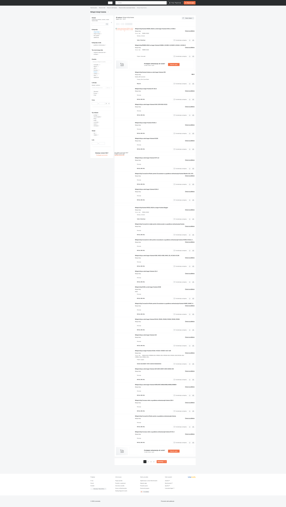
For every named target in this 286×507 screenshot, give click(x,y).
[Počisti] (111, 22)
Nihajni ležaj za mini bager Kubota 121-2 (146, 271)
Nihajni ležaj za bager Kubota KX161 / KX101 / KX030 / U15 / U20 (153, 350)
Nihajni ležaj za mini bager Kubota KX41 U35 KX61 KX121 (151, 104)
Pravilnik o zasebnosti (120, 483)
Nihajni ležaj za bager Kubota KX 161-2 (146, 88)
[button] (189, 40)
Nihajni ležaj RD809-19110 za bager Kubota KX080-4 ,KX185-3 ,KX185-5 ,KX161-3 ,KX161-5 (160, 45)
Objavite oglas (173, 64)
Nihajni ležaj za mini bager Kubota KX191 (146, 138)
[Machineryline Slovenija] (98, 2)
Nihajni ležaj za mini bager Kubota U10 (146, 335)
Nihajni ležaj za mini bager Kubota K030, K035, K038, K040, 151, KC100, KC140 (157, 255)
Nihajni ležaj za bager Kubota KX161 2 (145, 122)
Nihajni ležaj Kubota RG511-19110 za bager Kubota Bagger (151, 207)
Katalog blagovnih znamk (121, 490)
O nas (91, 480)
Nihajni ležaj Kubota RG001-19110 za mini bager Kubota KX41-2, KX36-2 (155, 28)
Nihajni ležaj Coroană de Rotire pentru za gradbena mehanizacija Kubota (155, 416)
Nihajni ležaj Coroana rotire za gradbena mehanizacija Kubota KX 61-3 (154, 431)
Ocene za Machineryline (121, 488)
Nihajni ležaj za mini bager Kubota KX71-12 (147, 157)
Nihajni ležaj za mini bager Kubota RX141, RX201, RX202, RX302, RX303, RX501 (157, 319)
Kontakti (92, 485)
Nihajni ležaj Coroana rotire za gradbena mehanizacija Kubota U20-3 (154, 400)
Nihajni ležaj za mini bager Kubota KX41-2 (146, 189)
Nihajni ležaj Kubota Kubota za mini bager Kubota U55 (150, 72)
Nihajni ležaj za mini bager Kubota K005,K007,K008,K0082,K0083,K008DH (155, 384)
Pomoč (92, 483)
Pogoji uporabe (118, 480)
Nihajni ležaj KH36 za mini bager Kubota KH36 (148, 287)
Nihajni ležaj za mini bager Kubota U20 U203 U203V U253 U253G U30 (154, 369)
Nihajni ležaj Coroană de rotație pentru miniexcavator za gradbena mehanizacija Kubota (159, 224)
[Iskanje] (117, 3)
